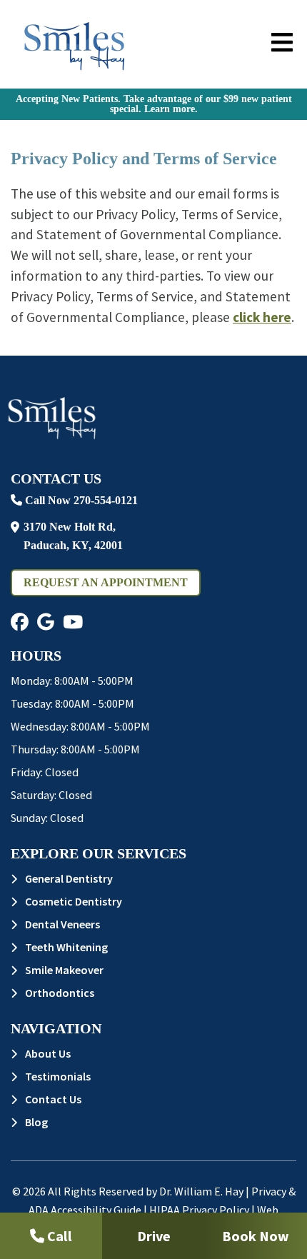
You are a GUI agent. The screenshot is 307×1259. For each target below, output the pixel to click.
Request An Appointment (106, 582)
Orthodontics (59, 992)
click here (262, 317)
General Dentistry (69, 878)
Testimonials (58, 1076)
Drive (154, 1236)
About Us (48, 1053)
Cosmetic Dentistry (73, 901)
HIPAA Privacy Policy (199, 1210)
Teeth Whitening (66, 947)
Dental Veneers (62, 924)
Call (58, 1236)
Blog (36, 1122)
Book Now (255, 1236)
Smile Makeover (64, 970)
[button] (20, 622)
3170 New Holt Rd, (73, 536)
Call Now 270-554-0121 (80, 500)
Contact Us (53, 1099)
